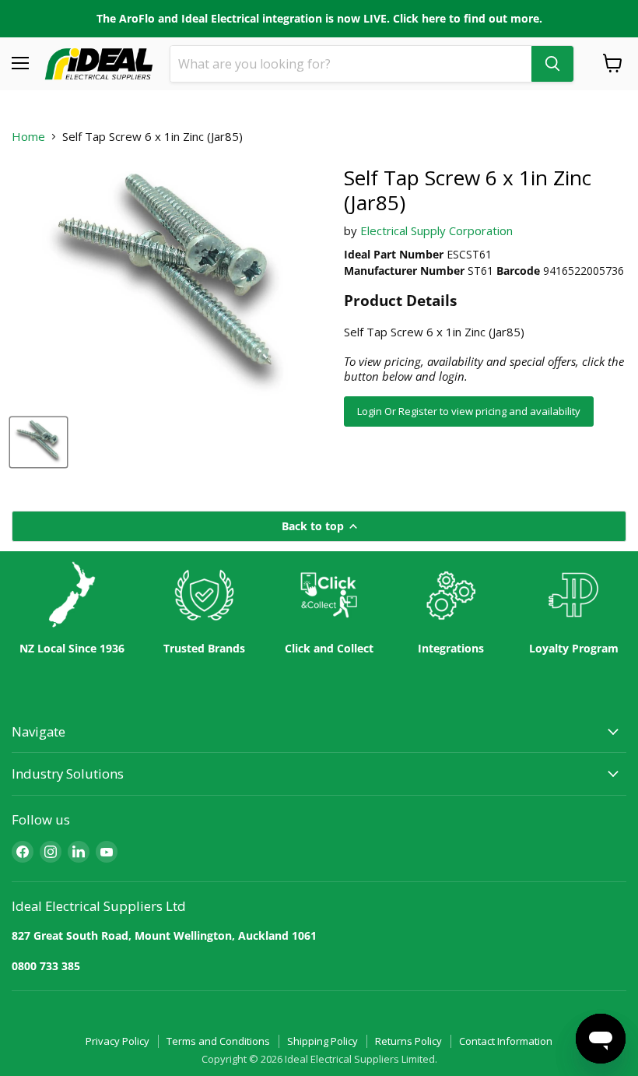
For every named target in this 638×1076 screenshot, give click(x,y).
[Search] (552, 64)
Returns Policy (408, 1041)
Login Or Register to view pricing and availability (468, 411)
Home (28, 136)
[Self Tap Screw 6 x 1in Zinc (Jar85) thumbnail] (38, 442)
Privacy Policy (117, 1041)
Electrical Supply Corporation (436, 230)
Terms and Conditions (218, 1041)
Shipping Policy (322, 1041)
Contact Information (505, 1041)
